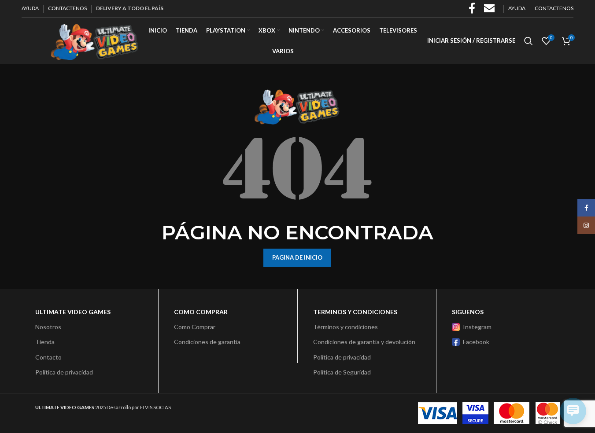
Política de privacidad (64, 372)
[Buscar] (528, 41)
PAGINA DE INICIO (297, 257)
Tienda (45, 341)
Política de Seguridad (342, 372)
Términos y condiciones (345, 326)
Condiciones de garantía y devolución (364, 341)
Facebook (476, 341)
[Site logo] (94, 40)
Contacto (48, 357)
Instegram (477, 326)
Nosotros (48, 326)
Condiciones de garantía (207, 341)
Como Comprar (194, 326)
